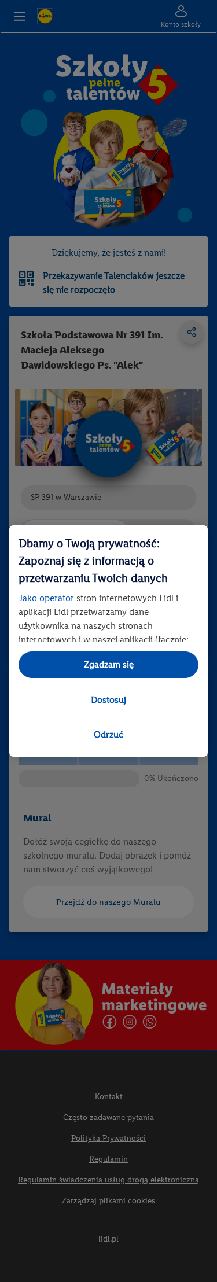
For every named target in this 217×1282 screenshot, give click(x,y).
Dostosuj (108, 699)
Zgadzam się (109, 664)
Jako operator (46, 597)
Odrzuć (108, 734)
